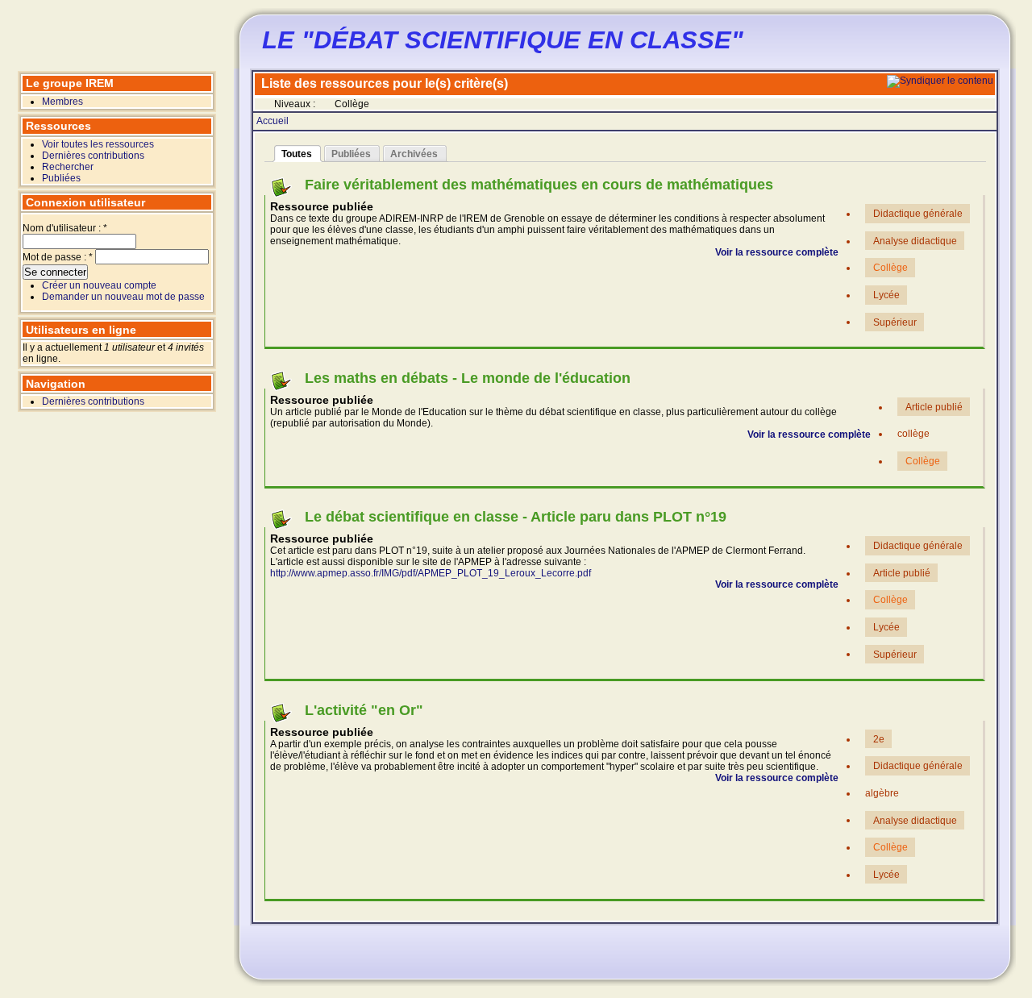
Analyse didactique (915, 241)
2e (878, 739)
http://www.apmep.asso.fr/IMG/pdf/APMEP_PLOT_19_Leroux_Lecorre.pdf (430, 573)
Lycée (886, 295)
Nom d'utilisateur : (65, 228)
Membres (62, 101)
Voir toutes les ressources (98, 144)
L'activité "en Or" (364, 710)
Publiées (61, 178)
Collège (890, 267)
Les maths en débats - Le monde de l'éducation (467, 378)
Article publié (934, 407)
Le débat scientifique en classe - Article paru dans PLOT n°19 (515, 517)
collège (913, 433)
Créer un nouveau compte (99, 285)
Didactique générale (918, 213)
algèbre (882, 793)
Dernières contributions (93, 155)
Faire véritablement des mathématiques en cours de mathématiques (539, 185)
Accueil (272, 121)
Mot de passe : (58, 257)
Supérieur (895, 321)
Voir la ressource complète (776, 252)
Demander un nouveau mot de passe (123, 296)
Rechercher (68, 167)
